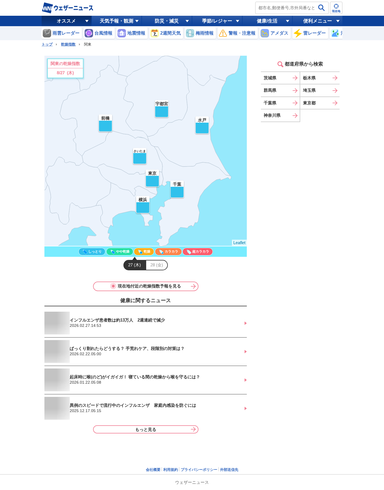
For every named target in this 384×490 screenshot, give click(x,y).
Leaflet (239, 242)
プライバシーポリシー (199, 469)
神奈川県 (272, 115)
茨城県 (270, 77)
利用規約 (170, 469)
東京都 (309, 102)
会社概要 (153, 469)
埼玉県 (309, 90)
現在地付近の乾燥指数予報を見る (149, 286)
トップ (47, 44)
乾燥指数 (68, 44)
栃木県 (309, 77)
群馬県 (270, 90)
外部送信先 (229, 469)
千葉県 (270, 102)
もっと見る (145, 429)
